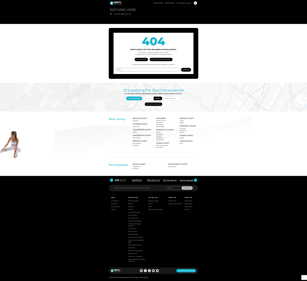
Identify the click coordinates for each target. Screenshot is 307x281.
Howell (158, 132)
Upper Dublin (172, 166)
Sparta (182, 138)
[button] (195, 3)
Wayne (182, 122)
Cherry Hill (136, 126)
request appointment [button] (186, 270)
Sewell (135, 132)
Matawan (159, 136)
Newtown (136, 168)
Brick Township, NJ (162, 145)
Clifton (182, 121)
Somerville (183, 130)
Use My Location (135, 98)
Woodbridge (160, 126)
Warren (182, 132)
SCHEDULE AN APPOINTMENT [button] (161, 59)
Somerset (183, 128)
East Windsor (137, 143)
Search (186, 70)
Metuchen (159, 122)
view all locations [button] (153, 104)
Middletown (160, 138)
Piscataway (159, 124)
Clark (181, 143)
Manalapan (159, 134)
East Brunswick (161, 121)
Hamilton (136, 145)
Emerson (136, 121)
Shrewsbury (160, 140)
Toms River (159, 147)
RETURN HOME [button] (141, 59)
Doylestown (136, 166)
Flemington (136, 138)
